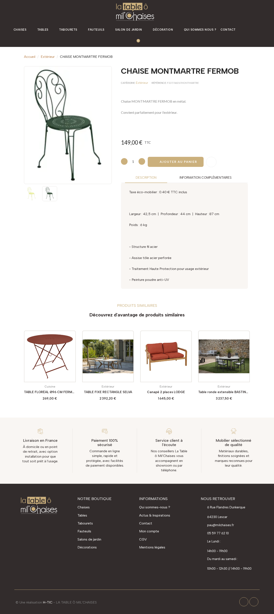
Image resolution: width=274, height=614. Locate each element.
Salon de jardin (128, 29)
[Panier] (136, 41)
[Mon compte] (263, 30)
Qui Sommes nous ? (200, 29)
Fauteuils (96, 29)
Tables (42, 29)
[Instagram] (253, 601)
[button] (251, 29)
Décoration (163, 29)
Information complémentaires (206, 178)
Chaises (20, 29)
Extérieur (48, 57)
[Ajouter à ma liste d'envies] (211, 162)
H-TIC (47, 602)
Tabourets (68, 29)
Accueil (29, 57)
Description (146, 178)
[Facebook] (243, 601)
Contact (228, 29)
